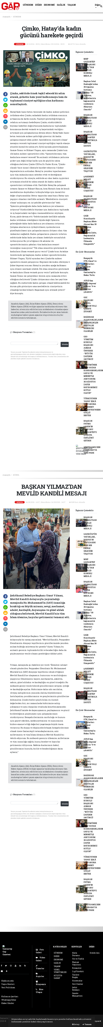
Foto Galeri (40, 951)
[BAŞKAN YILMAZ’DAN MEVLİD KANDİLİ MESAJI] (36, 548)
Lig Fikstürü (78, 971)
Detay (77, 1024)
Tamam (88, 1024)
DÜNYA (16, 475)
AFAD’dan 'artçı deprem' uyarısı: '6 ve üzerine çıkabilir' (90, 286)
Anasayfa (7, 16)
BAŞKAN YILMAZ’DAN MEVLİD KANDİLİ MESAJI (90, 121)
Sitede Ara (94, 953)
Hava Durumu (76, 954)
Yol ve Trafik (78, 958)
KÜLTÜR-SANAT (58, 976)
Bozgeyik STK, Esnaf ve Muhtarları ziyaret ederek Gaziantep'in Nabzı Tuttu (90, 266)
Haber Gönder (7, 1003)
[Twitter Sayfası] (7, 965)
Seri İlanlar (77, 984)
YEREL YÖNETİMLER (60, 970)
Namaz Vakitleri (76, 963)
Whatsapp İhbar (8, 1000)
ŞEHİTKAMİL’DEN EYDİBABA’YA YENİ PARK (92, 450)
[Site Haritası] (3, 971)
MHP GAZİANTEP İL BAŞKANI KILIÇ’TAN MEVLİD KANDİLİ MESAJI (89, 67)
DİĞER (38, 4)
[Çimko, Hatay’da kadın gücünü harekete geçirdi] (36, 68)
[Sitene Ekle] (8, 971)
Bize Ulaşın (39, 990)
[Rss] (26, 965)
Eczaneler (76, 968)
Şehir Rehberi (76, 988)
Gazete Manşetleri (77, 994)
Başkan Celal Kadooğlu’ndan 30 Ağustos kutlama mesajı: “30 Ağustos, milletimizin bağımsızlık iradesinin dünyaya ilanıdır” (91, 95)
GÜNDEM (28, 4)
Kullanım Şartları (9, 996)
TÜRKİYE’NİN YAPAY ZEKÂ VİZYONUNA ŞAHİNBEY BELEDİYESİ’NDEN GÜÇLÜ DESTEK (92, 407)
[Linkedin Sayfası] (21, 965)
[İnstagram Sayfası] (12, 965)
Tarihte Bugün (75, 976)
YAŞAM (71, 4)
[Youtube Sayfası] (17, 965)
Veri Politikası (8, 987)
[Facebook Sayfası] (2, 965)
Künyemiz (41, 984)
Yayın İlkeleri (7, 984)
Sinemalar (77, 980)
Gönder (65, 344)
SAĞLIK (61, 4)
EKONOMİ (49, 4)
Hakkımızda (7, 980)
